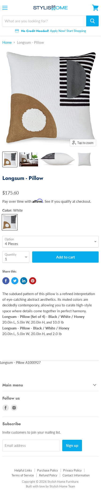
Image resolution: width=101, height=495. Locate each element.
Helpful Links (23, 470)
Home (7, 42)
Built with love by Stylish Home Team (50, 486)
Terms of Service (23, 475)
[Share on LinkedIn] (23, 280)
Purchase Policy (47, 470)
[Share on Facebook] (5, 280)
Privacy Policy (72, 470)
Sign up (72, 445)
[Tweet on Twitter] (14, 280)
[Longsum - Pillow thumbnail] (10, 159)
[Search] (92, 21)
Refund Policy (48, 475)
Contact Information (75, 475)
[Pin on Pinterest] (32, 280)
